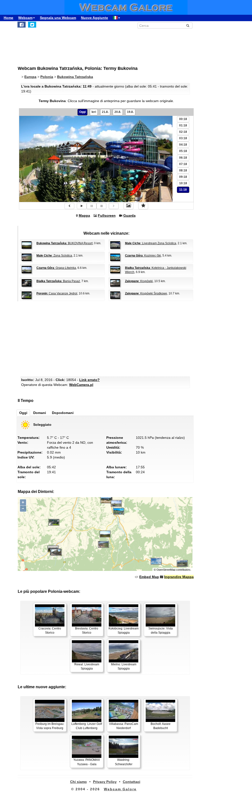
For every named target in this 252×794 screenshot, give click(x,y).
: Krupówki (139, 281)
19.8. (130, 112)
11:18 (183, 189)
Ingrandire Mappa (179, 577)
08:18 (183, 170)
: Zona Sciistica (54, 255)
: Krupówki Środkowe (146, 293)
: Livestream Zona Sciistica (150, 243)
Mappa (84, 215)
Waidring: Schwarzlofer (123, 762)
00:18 (183, 119)
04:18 (183, 144)
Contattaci (131, 782)
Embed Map (149, 577)
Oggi (82, 112)
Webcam (25, 18)
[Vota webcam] (143, 205)
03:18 (183, 138)
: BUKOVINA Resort (64, 243)
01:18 (183, 125)
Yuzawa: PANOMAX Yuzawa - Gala (86, 762)
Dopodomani (63, 413)
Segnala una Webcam (58, 18)
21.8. (105, 112)
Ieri (94, 112)
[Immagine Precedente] (69, 206)
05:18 (183, 151)
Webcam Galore (120, 789)
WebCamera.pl (81, 385)
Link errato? (89, 380)
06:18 (183, 157)
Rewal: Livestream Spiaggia (86, 666)
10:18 (183, 183)
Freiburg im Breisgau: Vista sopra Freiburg (49, 726)
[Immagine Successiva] (114, 206)
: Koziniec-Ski (143, 255)
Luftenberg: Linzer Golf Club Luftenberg (86, 726)
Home (8, 18)
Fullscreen (107, 215)
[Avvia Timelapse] (82, 206)
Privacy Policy (105, 782)
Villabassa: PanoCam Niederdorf (123, 726)
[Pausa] (91, 206)
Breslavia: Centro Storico (86, 630)
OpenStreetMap (166, 569)
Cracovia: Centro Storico (49, 630)
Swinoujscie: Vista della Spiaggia (160, 630)
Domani (39, 413)
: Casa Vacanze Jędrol (56, 293)
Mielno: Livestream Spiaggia (123, 666)
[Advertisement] (106, 338)
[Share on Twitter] (32, 24)
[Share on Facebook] (21, 24)
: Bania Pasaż (58, 281)
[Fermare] (101, 206)
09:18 (183, 177)
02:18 (183, 132)
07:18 (183, 164)
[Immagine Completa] (128, 205)
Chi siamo (78, 782)
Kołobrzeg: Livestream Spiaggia (124, 630)
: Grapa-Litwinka (56, 268)
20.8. (117, 112)
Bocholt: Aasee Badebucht (161, 726)
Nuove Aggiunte (94, 18)
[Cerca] (188, 26)
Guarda (129, 215)
